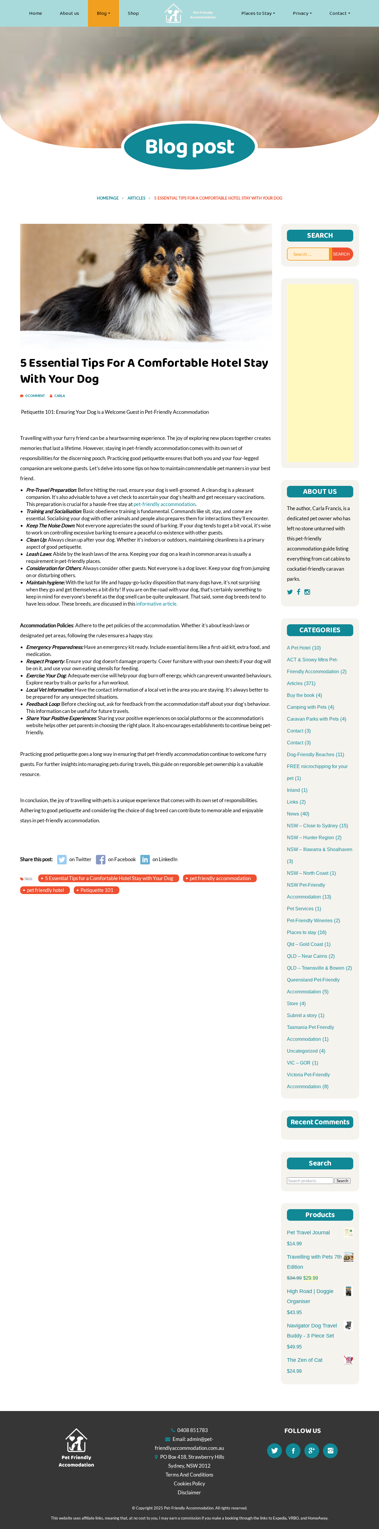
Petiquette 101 (97, 890)
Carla (59, 396)
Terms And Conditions (189, 1474)
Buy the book (300, 695)
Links (292, 802)
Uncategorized (302, 1051)
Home (35, 13)
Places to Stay (256, 13)
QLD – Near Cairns (307, 956)
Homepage (108, 198)
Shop (133, 13)
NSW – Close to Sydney (312, 825)
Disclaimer (189, 1492)
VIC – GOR (299, 1062)
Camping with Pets (307, 707)
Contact (338, 13)
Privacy (300, 13)
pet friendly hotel (45, 890)
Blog (102, 13)
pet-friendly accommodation (164, 504)
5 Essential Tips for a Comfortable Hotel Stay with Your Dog (109, 878)
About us (69, 13)
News (293, 813)
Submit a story (302, 1015)
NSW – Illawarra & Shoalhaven (319, 849)
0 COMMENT (35, 396)
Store (292, 1003)
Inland (293, 790)
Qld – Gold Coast (305, 944)
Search (342, 1180)
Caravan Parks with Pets (313, 719)
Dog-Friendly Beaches (310, 754)
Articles (136, 198)
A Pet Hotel (299, 647)
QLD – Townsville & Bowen (315, 968)
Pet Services (300, 908)
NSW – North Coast (307, 873)
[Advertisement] (320, 373)
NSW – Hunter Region (310, 837)
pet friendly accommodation (220, 878)
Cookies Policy (189, 1483)
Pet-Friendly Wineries (310, 920)
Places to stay (301, 932)
